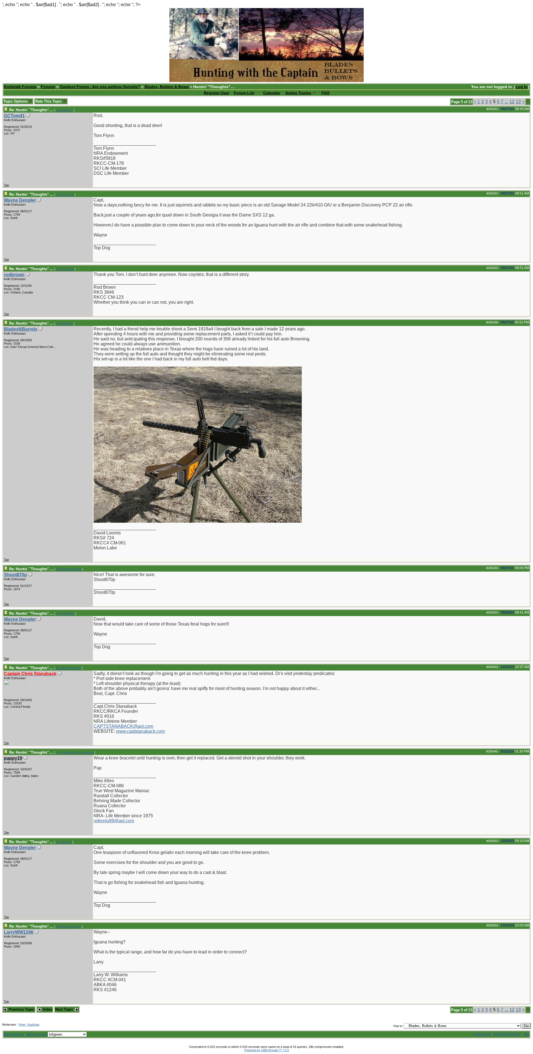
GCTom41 (14, 115)
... (506, 101)
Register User (216, 93)
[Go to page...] (528, 102)
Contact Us (482, 1034)
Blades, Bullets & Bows (167, 86)
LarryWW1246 (18, 932)
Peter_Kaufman (29, 1024)
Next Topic (64, 1009)
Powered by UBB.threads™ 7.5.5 (266, 1050)
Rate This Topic (49, 101)
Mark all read (36, 1034)
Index (47, 1009)
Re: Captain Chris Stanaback (74, 752)
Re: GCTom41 (65, 194)
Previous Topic (20, 1009)
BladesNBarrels (20, 329)
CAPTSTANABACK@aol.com (123, 726)
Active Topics (298, 93)
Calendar (271, 93)
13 (518, 101)
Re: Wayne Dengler (68, 668)
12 (511, 101)
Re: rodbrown (64, 110)
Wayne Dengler (20, 200)
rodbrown (14, 274)
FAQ (325, 93)
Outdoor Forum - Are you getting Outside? (100, 86)
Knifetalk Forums (20, 86)
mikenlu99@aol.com (114, 820)
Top (6, 185)
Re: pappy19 (63, 842)
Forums (48, 86)
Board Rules (14, 1034)
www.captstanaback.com (140, 731)
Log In (522, 86)
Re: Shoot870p (65, 613)
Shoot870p (15, 574)
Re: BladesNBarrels (68, 569)
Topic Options (16, 101)
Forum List (244, 93)
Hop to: (398, 1026)
